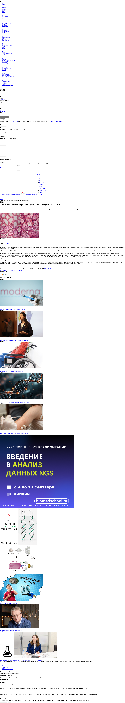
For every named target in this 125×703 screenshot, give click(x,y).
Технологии (4, 82)
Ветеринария (4, 29)
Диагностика (4, 35)
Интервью (4, 9)
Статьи (3, 4)
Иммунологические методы (7, 41)
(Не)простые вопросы (6, 18)
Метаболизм (4, 51)
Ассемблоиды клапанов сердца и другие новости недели (9, 603)
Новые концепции (5, 61)
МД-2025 (3, 48)
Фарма (3, 84)
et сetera (3, 21)
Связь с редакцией (5, 665)
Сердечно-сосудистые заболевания (8, 78)
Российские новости (5, 74)
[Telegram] (3, 274)
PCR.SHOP (4, 7)
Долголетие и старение (6, 36)
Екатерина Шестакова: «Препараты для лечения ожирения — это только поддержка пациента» (16, 340)
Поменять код (2, 111)
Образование (13, 194)
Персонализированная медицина (7, 68)
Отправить (2, 162)
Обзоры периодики (5, 15)
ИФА (3, 38)
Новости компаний (5, 16)
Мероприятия (4, 50)
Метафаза (4, 52)
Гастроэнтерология (5, 31)
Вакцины (3, 27)
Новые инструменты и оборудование (8, 60)
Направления (4, 57)
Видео (3, 11)
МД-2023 (3, 47)
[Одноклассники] (2, 274)
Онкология (4, 64)
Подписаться (2, 275)
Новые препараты (5, 62)
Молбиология (4, 56)
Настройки (16, 673)
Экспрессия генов (7, 270)
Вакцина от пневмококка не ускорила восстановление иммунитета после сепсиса (14, 433)
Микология (4, 54)
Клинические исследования (7, 45)
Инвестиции (4, 42)
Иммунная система (5, 40)
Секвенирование (5, 77)
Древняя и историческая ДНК (7, 37)
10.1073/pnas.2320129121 (48, 268)
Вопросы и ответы (42, 182)
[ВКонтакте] (1, 274)
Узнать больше (22, 671)
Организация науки (5, 65)
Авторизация (19, 198)
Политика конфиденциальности (7, 669)
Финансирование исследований (7, 85)
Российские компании (6, 73)
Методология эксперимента (7, 53)
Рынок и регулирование (6, 75)
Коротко (3, 10)
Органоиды (4, 66)
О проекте (4, 663)
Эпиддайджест (4, 6)
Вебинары (4, 28)
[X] (5, 274)
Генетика (3, 32)
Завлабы (1, 631)
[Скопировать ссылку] (6, 274)
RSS (3, 664)
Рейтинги (40, 192)
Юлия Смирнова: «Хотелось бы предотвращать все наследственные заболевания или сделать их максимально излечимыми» (21, 660)
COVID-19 (4, 19)
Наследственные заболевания (7, 58)
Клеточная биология (5, 44)
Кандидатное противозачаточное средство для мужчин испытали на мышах (13, 264)
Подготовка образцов (6, 69)
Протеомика (4, 70)
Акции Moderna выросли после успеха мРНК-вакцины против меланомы (12, 309)
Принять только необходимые (5, 673)
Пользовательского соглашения (13, 121)
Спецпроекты (4, 8)
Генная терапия (4, 33)
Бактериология (4, 24)
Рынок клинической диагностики (8, 76)
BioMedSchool (32, 194)
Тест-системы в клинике (6, 81)
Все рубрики (39, 174)
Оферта (3, 668)
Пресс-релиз (7, 243)
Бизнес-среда (4, 14)
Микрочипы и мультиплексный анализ (8, 55)
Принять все (12, 673)
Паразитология (4, 67)
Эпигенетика (4, 86)
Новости (3, 3)
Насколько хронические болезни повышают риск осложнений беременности (13, 371)
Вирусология (4, 30)
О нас (36, 194)
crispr (3, 20)
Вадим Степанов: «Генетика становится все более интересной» (11, 630)
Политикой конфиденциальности (56, 121)
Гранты (3, 5)
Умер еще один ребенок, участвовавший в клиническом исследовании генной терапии (14, 402)
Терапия (3, 80)
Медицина (2, 270)
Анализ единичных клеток (6, 23)
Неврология (4, 59)
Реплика (3, 12)
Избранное (4, 39)
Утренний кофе (4, 83)
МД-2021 (3, 46)
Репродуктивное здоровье (6, 72)
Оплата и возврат (5, 667)
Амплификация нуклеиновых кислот (8, 22)
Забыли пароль (2, 99)
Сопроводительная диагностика (7, 79)
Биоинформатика (5, 26)
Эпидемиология (5, 87)
